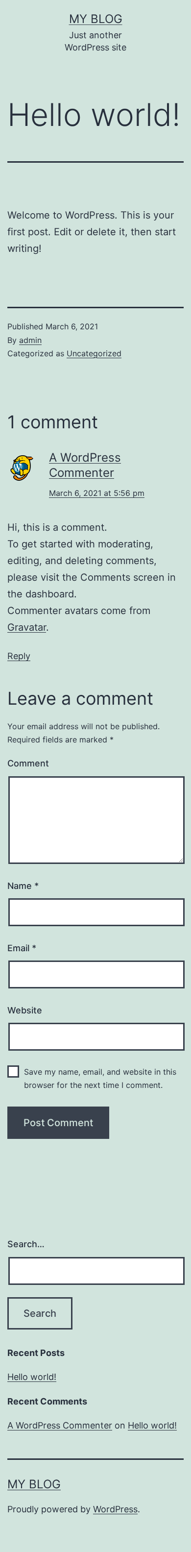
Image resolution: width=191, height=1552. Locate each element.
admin (30, 340)
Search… (26, 1244)
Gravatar (26, 627)
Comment (28, 763)
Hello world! (31, 1377)
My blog (95, 19)
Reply (18, 656)
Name (23, 886)
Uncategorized (94, 353)
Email (21, 948)
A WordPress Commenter (59, 1425)
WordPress (115, 1509)
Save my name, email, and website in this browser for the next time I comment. (100, 1078)
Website (24, 1010)
